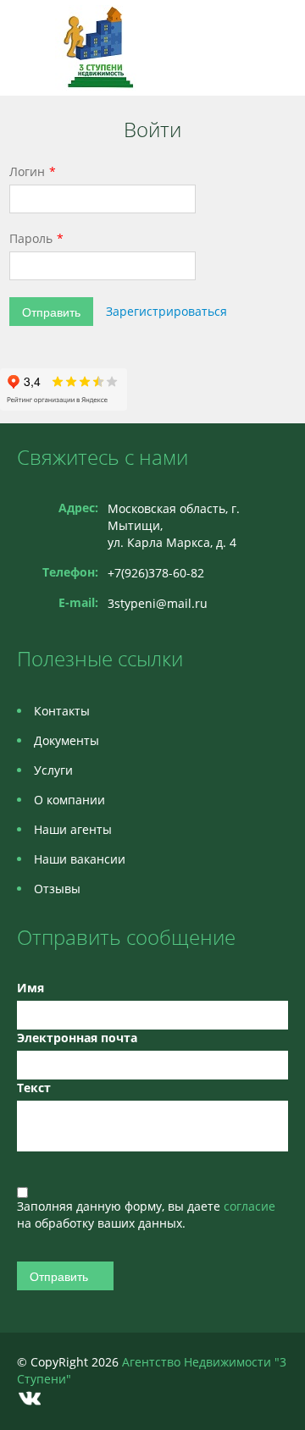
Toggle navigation (32, 48)
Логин (27, 171)
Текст (34, 1087)
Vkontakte (29, 1398)
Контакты (62, 711)
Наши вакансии (79, 859)
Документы (66, 740)
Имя (30, 988)
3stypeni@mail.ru (158, 603)
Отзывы (57, 889)
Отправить (51, 311)
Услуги (53, 770)
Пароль (31, 238)
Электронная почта (77, 1038)
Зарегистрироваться (166, 311)
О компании (69, 800)
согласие (249, 1206)
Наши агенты (73, 829)
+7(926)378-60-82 (156, 573)
